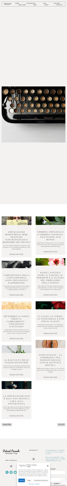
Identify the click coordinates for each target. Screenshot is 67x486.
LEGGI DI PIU (17, 254)
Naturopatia (31, 3)
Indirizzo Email (51, 469)
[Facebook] (11, 472)
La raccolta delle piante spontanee (16, 361)
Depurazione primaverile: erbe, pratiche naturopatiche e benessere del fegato (16, 237)
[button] (48, 466)
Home (17, 3)
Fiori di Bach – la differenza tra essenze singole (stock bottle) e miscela (50, 360)
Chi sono (57, 3)
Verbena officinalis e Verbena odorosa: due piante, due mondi (50, 236)
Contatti (59, 5)
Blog (35, 5)
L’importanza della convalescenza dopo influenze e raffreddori (16, 279)
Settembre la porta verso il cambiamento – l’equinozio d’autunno (16, 321)
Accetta (21, 480)
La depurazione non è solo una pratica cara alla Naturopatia (16, 400)
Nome (48, 476)
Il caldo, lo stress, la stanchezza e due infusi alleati (50, 319)
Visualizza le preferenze (41, 480)
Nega (29, 480)
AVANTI (61, 424)
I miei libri (22, 5)
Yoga (44, 3)
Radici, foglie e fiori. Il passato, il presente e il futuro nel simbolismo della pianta (50, 277)
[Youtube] (15, 472)
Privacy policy (31, 484)
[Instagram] (7, 472)
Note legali (37, 484)
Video (46, 5)
